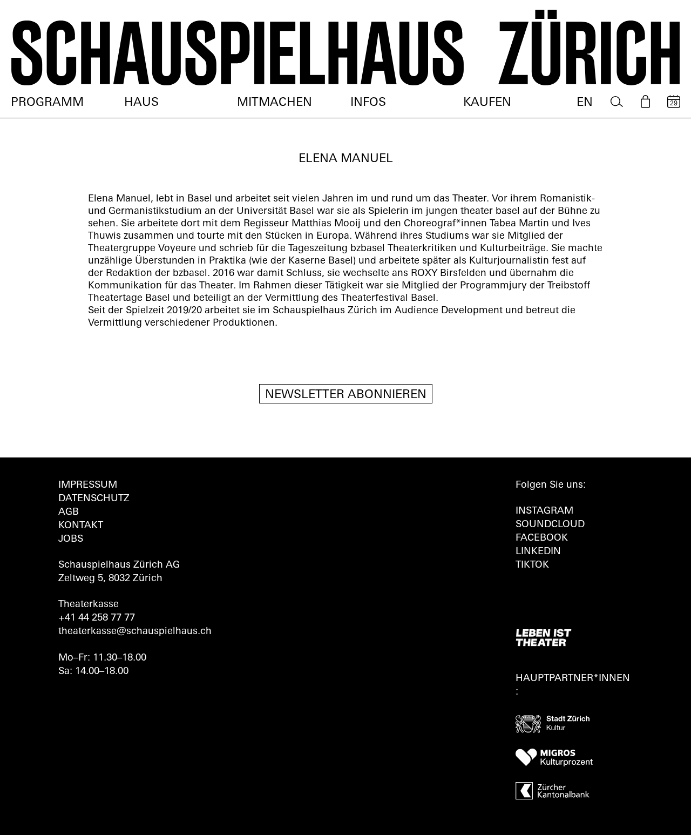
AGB (68, 512)
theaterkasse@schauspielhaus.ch (135, 632)
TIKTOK (532, 565)
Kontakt (80, 526)
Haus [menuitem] (141, 103)
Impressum (87, 485)
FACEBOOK (542, 538)
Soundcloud (550, 525)
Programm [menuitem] (47, 103)
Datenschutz (94, 499)
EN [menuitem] (585, 103)
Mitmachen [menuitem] (274, 103)
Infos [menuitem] (368, 103)
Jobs (70, 539)
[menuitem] (617, 101)
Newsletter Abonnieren (345, 395)
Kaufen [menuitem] (487, 103)
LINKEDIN (538, 552)
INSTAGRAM (544, 511)
